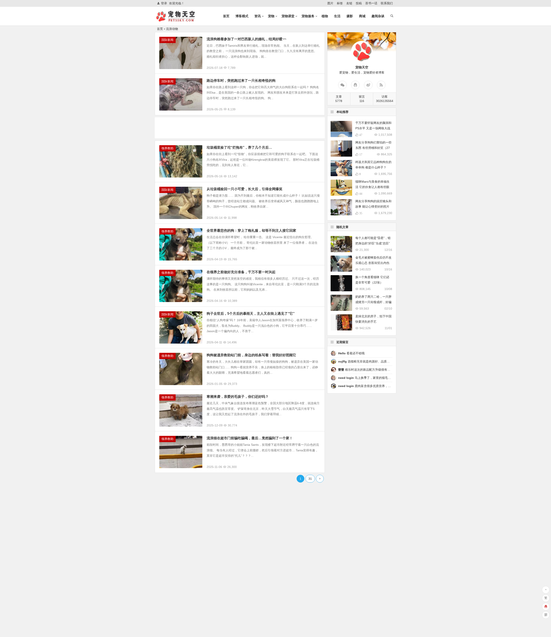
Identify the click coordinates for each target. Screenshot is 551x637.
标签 (340, 3)
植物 (325, 16)
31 (310, 478)
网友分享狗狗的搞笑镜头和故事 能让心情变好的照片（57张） (373, 206)
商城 (362, 16)
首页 (226, 16)
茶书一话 (371, 3)
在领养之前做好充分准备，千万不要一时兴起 (241, 272)
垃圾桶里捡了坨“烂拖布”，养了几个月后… (239, 147)
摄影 (350, 16)
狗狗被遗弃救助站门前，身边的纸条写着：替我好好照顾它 (251, 355)
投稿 (359, 3)
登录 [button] (164, 3)
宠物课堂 (288, 16)
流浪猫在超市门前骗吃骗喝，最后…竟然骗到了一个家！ (250, 438)
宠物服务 (308, 16)
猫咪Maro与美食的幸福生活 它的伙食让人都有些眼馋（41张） (372, 187)
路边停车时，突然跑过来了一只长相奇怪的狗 (241, 80)
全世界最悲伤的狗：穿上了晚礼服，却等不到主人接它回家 (251, 230)
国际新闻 (167, 40)
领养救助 (167, 148)
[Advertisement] (239, 127)
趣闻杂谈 (377, 16)
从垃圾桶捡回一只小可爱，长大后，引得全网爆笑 (244, 189)
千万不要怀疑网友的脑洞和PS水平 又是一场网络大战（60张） (373, 128)
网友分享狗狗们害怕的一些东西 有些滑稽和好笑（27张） (373, 148)
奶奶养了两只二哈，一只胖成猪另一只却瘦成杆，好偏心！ (373, 302)
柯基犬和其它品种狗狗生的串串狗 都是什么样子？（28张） (373, 167)
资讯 (257, 16)
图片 (330, 3)
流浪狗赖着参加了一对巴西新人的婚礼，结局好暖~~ (246, 39)
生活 (337, 16)
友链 (349, 3)
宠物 (271, 16)
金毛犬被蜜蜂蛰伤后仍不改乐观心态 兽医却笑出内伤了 (373, 263)
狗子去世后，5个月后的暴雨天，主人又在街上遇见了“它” (251, 313)
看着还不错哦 (351, 353)
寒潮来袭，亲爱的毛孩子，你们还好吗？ (238, 396)
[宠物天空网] (179, 20)
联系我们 (387, 3)
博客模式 (241, 16)
